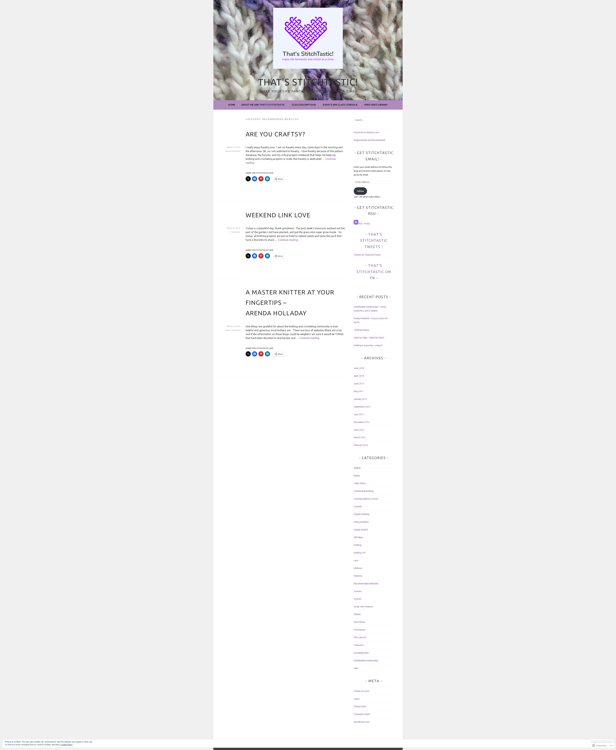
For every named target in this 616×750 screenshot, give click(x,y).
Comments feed (362, 714)
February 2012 (361, 445)
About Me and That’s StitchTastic (263, 104)
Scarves (358, 591)
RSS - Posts (364, 223)
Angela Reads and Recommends (369, 140)
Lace (356, 560)
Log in (357, 698)
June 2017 (359, 383)
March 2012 (360, 437)
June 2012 (359, 430)
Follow (360, 191)
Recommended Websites (366, 583)
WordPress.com (361, 722)
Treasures (359, 645)
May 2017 (359, 391)
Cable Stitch (360, 483)
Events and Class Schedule (340, 104)
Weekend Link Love (278, 215)
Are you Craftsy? (275, 134)
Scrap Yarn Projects (363, 606)
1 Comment (235, 232)
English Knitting (361, 514)
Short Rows (359, 622)
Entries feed (360, 706)
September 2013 (362, 406)
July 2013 (359, 414)
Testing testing (361, 330)
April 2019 (359, 376)
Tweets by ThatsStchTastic (367, 254)
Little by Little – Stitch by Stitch (369, 337)
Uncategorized (361, 653)
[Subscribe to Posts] (356, 223)
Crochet (358, 506)
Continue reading (288, 239)
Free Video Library (376, 104)
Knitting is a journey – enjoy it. (368, 345)
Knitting (357, 545)
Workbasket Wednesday (366, 660)
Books (357, 475)
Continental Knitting (364, 491)
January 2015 (360, 399)
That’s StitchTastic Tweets (374, 240)
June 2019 (359, 368)
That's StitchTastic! (308, 82)
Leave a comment (232, 151)
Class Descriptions (304, 104)
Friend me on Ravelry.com (366, 132)
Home (231, 104)
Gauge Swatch (361, 529)
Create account (361, 691)
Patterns (358, 576)
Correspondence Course (366, 498)
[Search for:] (374, 120)
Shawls (357, 614)
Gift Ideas (358, 537)
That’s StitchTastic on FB (374, 271)
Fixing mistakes (361, 522)
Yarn (356, 668)
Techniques (359, 629)
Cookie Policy (66, 745)
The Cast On (360, 637)
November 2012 (362, 422)
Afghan (357, 468)
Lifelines (358, 568)
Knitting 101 (360, 552)
